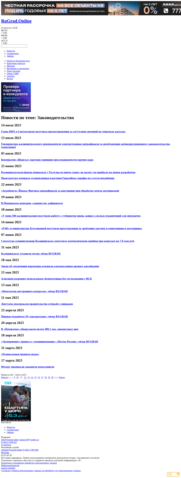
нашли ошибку (8, 468)
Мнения (11, 66)
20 (52, 377)
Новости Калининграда (18, 61)
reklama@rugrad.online (11, 450)
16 (39, 377)
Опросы (11, 76)
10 (17, 377)
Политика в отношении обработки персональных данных (29, 463)
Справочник (13, 53)
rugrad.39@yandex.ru (29, 439)
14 (32, 377)
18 (45, 377)
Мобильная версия (10, 465)
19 (49, 377)
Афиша (10, 56)
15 (35, 377)
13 (28, 377)
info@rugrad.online (10, 439)
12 (25, 377)
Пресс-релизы (13, 71)
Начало (4, 377)
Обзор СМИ (13, 73)
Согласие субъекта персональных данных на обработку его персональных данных (41, 470)
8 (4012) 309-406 (30, 450)
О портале (6, 445)
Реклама (5, 452)
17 (42, 377)
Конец (62, 377)
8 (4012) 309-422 (9, 442)
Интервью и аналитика (18, 68)
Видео (10, 78)
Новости (11, 51)
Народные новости (16, 63)
